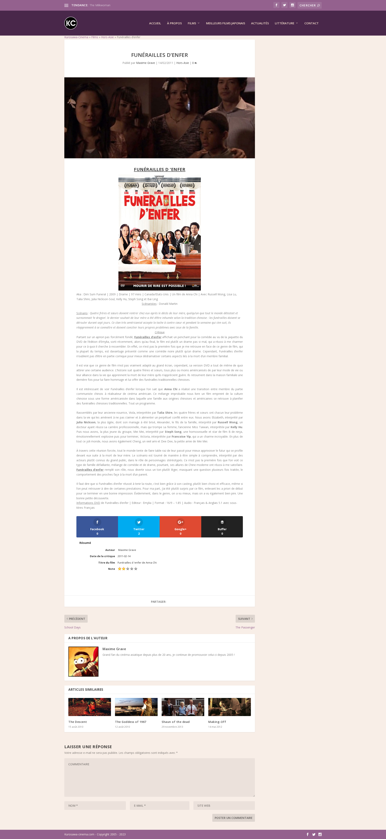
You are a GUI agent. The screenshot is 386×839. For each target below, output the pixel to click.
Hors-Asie (107, 37)
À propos (174, 23)
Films (192, 23)
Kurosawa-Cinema (76, 37)
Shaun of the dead (176, 722)
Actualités (260, 23)
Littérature (284, 23)
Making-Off (217, 722)
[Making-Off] (229, 707)
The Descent (77, 722)
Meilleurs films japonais (225, 23)
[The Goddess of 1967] (136, 707)
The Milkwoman (99, 5)
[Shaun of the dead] (183, 707)
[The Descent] (89, 707)
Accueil (155, 23)
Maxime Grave (145, 63)
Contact (311, 23)
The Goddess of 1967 (130, 722)
